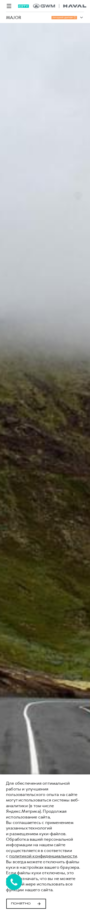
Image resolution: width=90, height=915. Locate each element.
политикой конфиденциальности (43, 856)
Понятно (21, 903)
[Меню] (9, 6)
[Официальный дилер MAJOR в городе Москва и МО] (59, 6)
